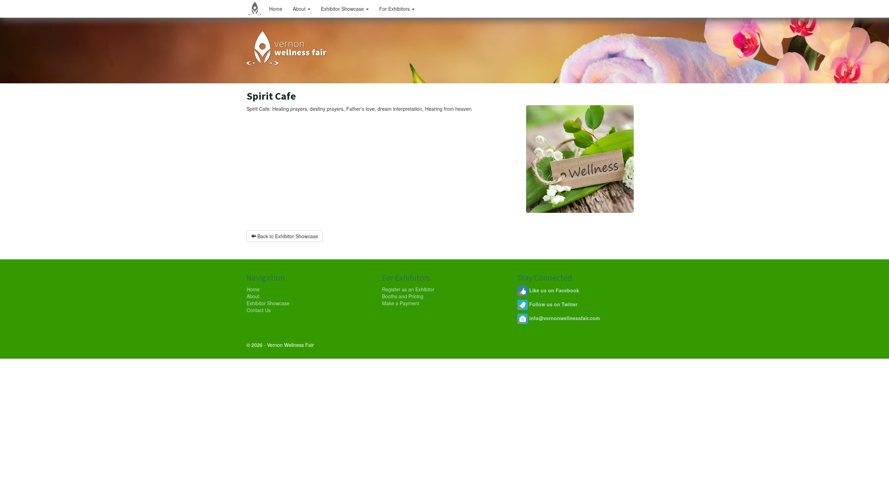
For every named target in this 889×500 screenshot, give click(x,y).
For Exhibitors (395, 8)
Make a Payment (400, 303)
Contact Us (259, 310)
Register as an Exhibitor (408, 289)
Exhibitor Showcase (343, 8)
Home (275, 8)
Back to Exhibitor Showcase (287, 236)
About (300, 8)
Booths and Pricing (402, 296)
